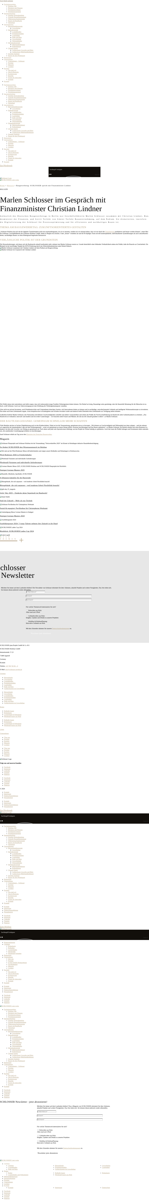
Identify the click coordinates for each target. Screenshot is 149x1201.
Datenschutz (106, 1187)
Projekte (10, 63)
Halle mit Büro (17, 37)
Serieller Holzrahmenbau (16, 15)
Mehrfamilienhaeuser (11, 1176)
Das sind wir (12, 70)
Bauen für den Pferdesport (16, 56)
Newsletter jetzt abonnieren (41, 633)
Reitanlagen (8, 713)
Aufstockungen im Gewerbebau (14, 688)
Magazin (11, 65)
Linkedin (7, 771)
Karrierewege (12, 74)
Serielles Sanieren (13, 54)
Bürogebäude (8, 677)
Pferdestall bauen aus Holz (12, 716)
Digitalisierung (110, 232)
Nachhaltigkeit (12, 964)
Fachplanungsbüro (10, 4)
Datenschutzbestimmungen (60, 628)
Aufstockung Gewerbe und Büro (22, 50)
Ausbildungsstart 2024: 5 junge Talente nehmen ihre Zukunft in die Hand (29, 524)
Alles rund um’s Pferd (34, 611)
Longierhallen (12, 950)
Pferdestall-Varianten (14, 953)
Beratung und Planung (15, 8)
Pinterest (7, 774)
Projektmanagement (14, 12)
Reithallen (11, 948)
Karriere (6, 68)
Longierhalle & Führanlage (12, 715)
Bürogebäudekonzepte (15, 26)
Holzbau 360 (12, 6)
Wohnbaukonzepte (14, 43)
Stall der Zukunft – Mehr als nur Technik (16, 501)
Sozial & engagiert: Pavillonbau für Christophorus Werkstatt (24, 508)
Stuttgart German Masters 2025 (12, 470)
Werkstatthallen (17, 41)
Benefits (10, 76)
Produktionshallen (18, 34)
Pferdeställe (12, 952)
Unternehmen (8, 59)
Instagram (7, 769)
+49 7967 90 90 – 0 (11, 666)
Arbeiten (11, 1165)
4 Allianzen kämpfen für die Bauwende (15, 478)
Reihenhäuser (16, 46)
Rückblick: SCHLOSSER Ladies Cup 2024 (17, 531)
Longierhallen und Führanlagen (18, 1175)
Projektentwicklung (14, 10)
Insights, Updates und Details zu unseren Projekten (42, 617)
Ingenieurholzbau (9, 13)
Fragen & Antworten (14, 78)
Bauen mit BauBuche (15, 21)
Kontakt (10, 79)
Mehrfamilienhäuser (18, 45)
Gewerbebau (16, 28)
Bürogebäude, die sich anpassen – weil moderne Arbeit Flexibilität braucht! (29, 485)
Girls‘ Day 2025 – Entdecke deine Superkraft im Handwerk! (23, 493)
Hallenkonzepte (13, 30)
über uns (11, 959)
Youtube (6, 772)
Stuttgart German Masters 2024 (12, 516)
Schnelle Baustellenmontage (17, 17)
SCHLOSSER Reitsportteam (17, 963)
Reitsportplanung (9, 942)
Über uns (7, 737)
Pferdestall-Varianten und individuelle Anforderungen (21, 462)
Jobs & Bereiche (13, 72)
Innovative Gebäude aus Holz (36, 622)
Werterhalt (11, 23)
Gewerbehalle (16, 39)
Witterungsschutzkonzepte (16, 19)
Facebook (7, 767)
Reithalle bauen (9, 711)
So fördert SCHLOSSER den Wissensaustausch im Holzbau (23, 447)
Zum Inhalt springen (6, 1)
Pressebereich (8, 798)
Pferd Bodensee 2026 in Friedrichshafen (16, 455)
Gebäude (7, 944)
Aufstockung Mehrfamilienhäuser (23, 52)
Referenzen (7, 57)
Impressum (7, 794)
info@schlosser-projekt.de (13, 669)
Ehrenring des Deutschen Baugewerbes (39, 434)
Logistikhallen (16, 32)
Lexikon (10, 67)
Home (2, 185)
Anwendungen (8, 24)
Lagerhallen (16, 35)
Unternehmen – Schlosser (16, 61)
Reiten (6, 1171)
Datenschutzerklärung (11, 796)
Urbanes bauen (13, 48)
